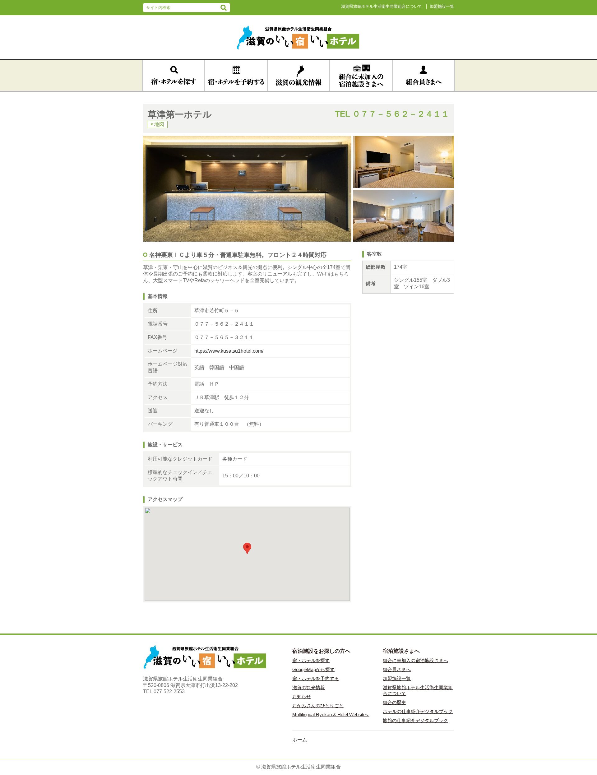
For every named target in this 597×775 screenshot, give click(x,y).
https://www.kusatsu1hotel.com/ (228, 351)
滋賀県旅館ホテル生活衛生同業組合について (381, 6)
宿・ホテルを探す (311, 660)
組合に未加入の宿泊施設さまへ (415, 660)
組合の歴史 (394, 702)
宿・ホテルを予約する (315, 678)
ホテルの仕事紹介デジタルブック (418, 711)
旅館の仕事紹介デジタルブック (415, 720)
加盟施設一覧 (442, 6)
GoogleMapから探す (313, 669)
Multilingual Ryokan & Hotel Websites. (330, 714)
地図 (159, 124)
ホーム (299, 739)
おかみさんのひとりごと (318, 705)
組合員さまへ (397, 669)
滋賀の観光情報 (308, 687)
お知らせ (301, 696)
